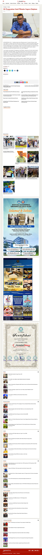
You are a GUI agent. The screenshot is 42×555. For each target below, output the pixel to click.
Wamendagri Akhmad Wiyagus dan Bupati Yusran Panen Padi (29, 92)
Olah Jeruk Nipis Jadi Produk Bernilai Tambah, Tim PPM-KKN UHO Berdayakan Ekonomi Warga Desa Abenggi (23, 484)
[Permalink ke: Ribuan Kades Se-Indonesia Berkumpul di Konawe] (21, 156)
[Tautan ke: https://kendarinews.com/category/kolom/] (38, 372)
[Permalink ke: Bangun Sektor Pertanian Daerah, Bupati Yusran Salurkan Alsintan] (9, 186)
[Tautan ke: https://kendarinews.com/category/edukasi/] (38, 461)
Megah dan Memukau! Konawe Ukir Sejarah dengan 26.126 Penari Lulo (29, 102)
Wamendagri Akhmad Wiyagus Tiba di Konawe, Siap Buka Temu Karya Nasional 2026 (11, 95)
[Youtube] (23, 82)
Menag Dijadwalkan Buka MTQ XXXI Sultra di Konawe (11, 91)
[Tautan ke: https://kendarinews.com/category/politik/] (38, 431)
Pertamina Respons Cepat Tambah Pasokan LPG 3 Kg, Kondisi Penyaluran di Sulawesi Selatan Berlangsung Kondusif (22, 425)
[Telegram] (25, 82)
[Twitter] (17, 82)
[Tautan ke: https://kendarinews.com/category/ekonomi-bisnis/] (38, 401)
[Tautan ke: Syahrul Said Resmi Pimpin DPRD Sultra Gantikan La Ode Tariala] (5, 455)
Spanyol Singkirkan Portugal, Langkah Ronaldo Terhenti (16, 527)
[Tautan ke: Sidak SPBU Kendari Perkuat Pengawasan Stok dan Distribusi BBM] (5, 415)
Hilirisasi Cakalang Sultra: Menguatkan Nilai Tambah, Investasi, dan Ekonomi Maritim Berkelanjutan (23, 384)
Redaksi (14, 553)
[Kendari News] (21, 1)
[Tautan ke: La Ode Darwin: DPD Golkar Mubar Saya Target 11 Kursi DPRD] (5, 435)
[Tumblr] (19, 82)
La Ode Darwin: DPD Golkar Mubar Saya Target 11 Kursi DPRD (17, 433)
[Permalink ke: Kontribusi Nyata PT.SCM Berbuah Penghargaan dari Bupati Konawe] (9, 171)
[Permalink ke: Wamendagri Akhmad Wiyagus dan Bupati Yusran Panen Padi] (21, 141)
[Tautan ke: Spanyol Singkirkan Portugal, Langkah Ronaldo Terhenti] (5, 529)
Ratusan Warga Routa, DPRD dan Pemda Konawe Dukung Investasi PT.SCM (32, 178)
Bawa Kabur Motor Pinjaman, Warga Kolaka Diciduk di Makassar (17, 513)
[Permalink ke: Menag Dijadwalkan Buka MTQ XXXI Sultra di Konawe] (9, 141)
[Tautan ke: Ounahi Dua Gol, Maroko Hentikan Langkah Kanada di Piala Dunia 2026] (5, 544)
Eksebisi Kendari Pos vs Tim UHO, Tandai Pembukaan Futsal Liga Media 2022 (11, 86)
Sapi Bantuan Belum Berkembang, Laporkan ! (32, 85)
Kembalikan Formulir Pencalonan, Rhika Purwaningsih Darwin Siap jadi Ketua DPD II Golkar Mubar (22, 443)
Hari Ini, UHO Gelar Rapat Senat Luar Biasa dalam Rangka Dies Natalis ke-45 (19, 478)
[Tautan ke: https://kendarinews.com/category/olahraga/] (38, 520)
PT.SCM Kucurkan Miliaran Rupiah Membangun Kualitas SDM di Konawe (29, 98)
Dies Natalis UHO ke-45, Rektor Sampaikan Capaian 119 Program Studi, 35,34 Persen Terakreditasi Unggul (23, 474)
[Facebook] (15, 82)
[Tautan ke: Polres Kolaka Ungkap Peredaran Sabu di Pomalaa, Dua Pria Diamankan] (5, 494)
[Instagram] (21, 82)
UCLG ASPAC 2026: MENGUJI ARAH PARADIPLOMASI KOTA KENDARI (19, 379)
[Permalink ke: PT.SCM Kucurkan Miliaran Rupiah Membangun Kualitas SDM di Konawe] (33, 156)
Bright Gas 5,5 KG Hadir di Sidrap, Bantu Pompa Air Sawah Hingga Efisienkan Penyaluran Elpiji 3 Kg (22, 419)
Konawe (4, 11)
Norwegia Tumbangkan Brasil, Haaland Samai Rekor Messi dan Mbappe (18, 532)
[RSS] (27, 82)
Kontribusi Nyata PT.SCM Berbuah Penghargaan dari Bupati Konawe (11, 102)
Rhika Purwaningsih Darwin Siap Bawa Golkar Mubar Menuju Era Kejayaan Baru (20, 438)
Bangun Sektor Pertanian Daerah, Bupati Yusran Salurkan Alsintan (8, 193)
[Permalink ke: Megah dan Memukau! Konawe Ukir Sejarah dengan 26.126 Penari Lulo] (21, 171)
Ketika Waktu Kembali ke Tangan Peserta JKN (15, 374)
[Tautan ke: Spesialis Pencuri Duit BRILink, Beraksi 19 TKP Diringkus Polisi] (5, 499)
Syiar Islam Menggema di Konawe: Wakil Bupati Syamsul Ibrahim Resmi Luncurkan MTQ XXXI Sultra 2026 (29, 95)
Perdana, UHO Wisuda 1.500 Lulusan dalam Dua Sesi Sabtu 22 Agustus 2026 (19, 468)
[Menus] (3, 1)
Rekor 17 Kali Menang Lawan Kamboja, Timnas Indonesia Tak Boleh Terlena (19, 522)
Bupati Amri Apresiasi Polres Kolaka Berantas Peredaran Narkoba (18, 508)
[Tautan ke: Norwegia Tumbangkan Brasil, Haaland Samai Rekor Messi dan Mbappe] (5, 534)
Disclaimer (18, 553)
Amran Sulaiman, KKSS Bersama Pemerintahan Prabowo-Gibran (17, 394)
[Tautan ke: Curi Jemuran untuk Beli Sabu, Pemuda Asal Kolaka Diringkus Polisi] (5, 504)
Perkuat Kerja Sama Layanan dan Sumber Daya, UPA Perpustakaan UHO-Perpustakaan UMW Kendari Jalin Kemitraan (22, 463)
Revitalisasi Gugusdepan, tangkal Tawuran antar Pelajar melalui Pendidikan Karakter (20, 389)
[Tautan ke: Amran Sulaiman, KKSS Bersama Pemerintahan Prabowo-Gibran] (5, 396)
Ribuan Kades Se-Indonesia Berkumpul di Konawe (10, 98)
